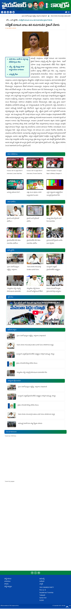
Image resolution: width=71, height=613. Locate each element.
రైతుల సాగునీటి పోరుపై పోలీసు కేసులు (26, 363)
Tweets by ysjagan (9, 481)
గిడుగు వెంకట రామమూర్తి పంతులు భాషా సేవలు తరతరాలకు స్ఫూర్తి (34, 270)
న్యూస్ (41, 584)
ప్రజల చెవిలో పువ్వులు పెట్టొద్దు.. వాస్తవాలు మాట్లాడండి (25, 16)
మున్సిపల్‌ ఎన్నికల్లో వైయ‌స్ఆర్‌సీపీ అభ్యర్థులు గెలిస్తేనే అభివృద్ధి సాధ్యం (53, 270)
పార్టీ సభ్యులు (8, 586)
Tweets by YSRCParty (10, 436)
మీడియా (41, 581)
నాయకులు (7, 581)
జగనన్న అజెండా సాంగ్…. (14, 192)
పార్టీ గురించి (7, 579)
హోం (7, 20)
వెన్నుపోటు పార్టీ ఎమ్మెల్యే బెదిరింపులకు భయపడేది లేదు (14, 291)
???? (66, 12)
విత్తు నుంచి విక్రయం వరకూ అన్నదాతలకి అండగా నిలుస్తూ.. (34, 195)
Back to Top (67, 606)
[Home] (35, 5)
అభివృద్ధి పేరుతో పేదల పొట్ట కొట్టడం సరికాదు (30, 423)
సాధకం (6, 584)
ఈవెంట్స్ (42, 579)
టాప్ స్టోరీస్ (14, 20)
